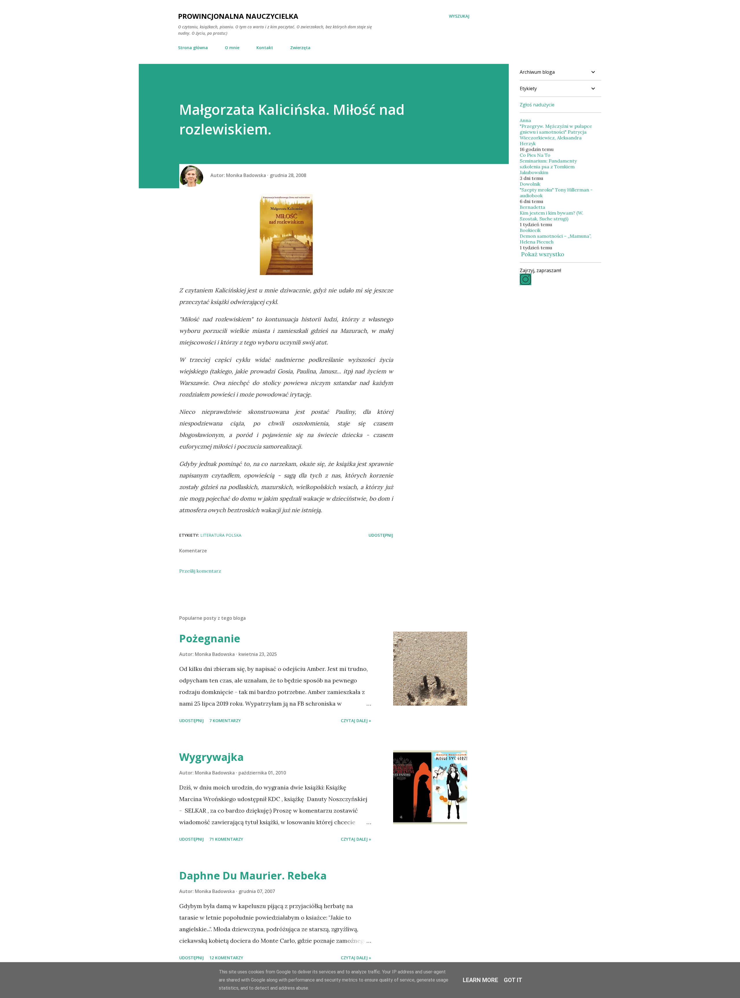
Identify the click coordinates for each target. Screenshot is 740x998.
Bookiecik (530, 230)
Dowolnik (530, 184)
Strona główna (193, 47)
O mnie (232, 47)
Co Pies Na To (535, 155)
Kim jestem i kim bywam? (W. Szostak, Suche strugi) (551, 216)
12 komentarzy (226, 957)
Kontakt (264, 47)
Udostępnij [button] (381, 535)
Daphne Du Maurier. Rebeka (253, 875)
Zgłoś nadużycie (537, 105)
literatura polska (220, 535)
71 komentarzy (226, 839)
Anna (525, 120)
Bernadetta (532, 207)
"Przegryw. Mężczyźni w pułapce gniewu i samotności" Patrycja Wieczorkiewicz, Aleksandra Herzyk (556, 134)
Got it (513, 980)
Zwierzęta (300, 47)
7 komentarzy (225, 720)
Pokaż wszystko (542, 254)
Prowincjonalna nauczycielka (238, 16)
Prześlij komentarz (200, 571)
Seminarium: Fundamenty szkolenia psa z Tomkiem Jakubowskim (548, 166)
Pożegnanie (209, 638)
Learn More (480, 980)
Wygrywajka (211, 757)
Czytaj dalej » (356, 720)
